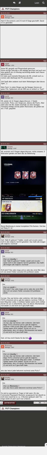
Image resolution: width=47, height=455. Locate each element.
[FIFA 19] (19, 3)
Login (37, 3)
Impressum (21, 446)
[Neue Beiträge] (14, 3)
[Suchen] (44, 3)
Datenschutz (12, 446)
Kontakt (4, 446)
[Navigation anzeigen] (3, 9)
